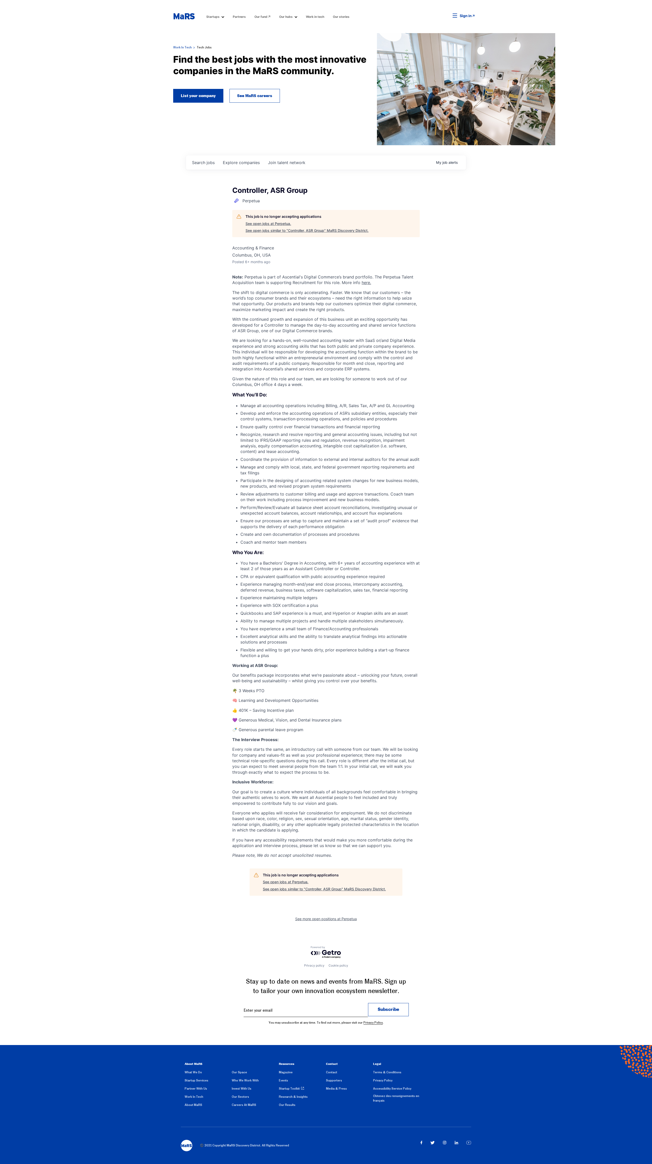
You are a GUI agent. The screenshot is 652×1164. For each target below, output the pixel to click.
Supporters (334, 1080)
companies (241, 162)
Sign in (466, 16)
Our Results (287, 1105)
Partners (239, 17)
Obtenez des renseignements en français (396, 1098)
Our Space (239, 1072)
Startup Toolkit (289, 1088)
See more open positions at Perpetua (326, 919)
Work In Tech (182, 47)
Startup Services (196, 1080)
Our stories (341, 17)
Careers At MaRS (244, 1105)
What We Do (193, 1072)
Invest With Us (241, 1088)
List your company (198, 96)
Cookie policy (338, 965)
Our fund (260, 17)
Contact (331, 1072)
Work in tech (315, 17)
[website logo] (184, 16)
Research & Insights (293, 1097)
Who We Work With (245, 1080)
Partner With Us (196, 1088)
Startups (213, 17)
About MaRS (193, 1105)
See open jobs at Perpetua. (268, 223)
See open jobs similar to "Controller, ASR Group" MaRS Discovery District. (307, 230)
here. (366, 282)
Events (283, 1080)
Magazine (286, 1072)
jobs (203, 162)
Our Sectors (240, 1097)
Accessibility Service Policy (392, 1088)
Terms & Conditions (387, 1072)
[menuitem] (215, 16)
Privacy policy (314, 965)
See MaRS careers (254, 96)
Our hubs (286, 17)
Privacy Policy (373, 1022)
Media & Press (336, 1088)
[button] (447, 16)
